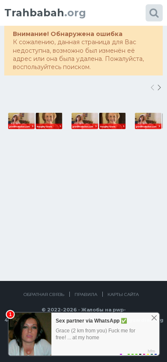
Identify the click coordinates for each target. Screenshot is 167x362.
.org (45, 13)
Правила (86, 294)
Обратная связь (44, 294)
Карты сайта (123, 294)
